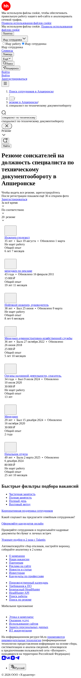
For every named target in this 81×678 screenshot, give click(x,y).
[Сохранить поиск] (5, 141)
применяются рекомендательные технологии (33, 638)
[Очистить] (7, 126)
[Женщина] (11, 331)
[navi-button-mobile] (5, 84)
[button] (6, 72)
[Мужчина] (11, 231)
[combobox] (19, 118)
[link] (8, 63)
